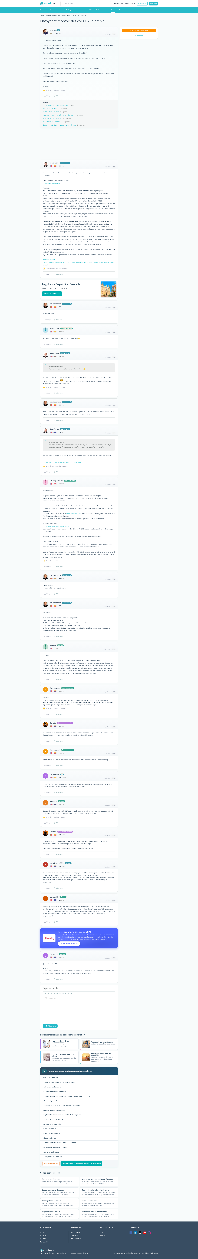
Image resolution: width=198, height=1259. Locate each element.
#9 (114, 579)
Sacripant (53, 801)
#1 (114, 34)
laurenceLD (54, 897)
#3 (114, 307)
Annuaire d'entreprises (67, 10)
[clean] (71, 993)
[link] (54, 993)
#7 (114, 433)
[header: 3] (65, 993)
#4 (114, 332)
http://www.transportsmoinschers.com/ (81, 262)
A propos (43, 1239)
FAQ (101, 1232)
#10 (113, 606)
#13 (113, 727)
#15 (113, 778)
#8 (114, 484)
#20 (113, 958)
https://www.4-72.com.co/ (52, 183)
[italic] (48, 993)
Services (52, 10)
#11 (113, 649)
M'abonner (138, 35)
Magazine (119, 4)
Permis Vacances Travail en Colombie (55, 105)
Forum (113, 10)
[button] (68, 993)
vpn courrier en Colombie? (52, 122)
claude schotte (55, 304)
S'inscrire (153, 4)
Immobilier (89, 10)
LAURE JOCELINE (56, 480)
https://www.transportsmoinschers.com (56, 526)
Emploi (80, 10)
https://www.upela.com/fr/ (58, 262)
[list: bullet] (62, 993)
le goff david (54, 328)
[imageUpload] (56, 993)
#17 (113, 835)
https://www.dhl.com (73, 513)
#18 (113, 867)
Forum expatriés (75, 1232)
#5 (114, 357)
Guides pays (74, 1235)
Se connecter (141, 4)
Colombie (43, 10)
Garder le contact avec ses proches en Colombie (59, 125)
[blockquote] (51, 993)
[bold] (45, 993)
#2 (114, 167)
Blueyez (53, 645)
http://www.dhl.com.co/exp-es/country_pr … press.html (62, 462)
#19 (113, 901)
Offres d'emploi (75, 1239)
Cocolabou (54, 954)
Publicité (43, 1235)
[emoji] (59, 993)
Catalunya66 (54, 774)
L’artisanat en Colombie (51, 112)
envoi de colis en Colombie (52, 118)
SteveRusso (54, 163)
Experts (102, 1235)
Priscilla (53, 30)
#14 (113, 754)
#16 (113, 805)
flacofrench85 (55, 688)
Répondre (59, 96)
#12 (113, 692)
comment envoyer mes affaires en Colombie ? (58, 115)
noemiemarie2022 (57, 863)
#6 (114, 406)
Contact (42, 1232)
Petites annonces (102, 10)
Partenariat (44, 1242)
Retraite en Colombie (50, 108)
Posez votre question (51, 1163)
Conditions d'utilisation (150, 1253)
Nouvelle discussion (140, 31)
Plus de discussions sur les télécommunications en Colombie (81, 1163)
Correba (53, 723)
